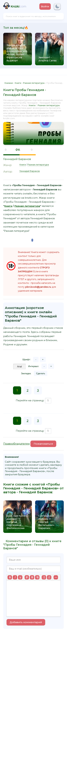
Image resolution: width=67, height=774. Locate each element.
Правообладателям (16, 443)
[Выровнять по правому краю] (37, 577)
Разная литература (49, 105)
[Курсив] (15, 577)
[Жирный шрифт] (9, 577)
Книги (32, 105)
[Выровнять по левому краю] (27, 577)
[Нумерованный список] (49, 577)
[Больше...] (56, 577)
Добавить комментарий (26, 622)
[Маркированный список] (44, 577)
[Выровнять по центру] (32, 577)
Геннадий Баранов (17, 159)
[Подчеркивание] (20, 577)
